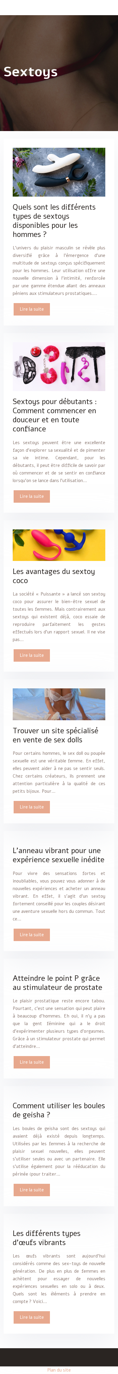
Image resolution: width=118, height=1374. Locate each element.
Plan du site (59, 1370)
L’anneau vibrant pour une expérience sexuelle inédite (58, 855)
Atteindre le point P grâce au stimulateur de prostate (57, 983)
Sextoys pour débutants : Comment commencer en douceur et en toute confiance (55, 415)
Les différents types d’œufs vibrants (46, 1238)
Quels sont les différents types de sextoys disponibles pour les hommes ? (54, 221)
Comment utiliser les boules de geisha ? (59, 1110)
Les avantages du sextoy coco (54, 576)
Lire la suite (32, 309)
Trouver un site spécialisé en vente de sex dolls (55, 735)
